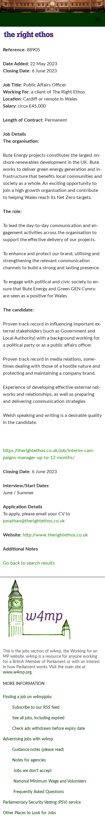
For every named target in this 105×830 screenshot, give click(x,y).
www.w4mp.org (17, 672)
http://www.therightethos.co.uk (55, 535)
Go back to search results (29, 563)
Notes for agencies (24, 760)
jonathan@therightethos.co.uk (34, 521)
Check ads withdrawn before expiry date (44, 729)
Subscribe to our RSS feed (31, 707)
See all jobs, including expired (33, 718)
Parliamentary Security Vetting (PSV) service (42, 802)
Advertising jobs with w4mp (28, 739)
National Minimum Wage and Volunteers (44, 781)
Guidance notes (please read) (33, 750)
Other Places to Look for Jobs (29, 813)
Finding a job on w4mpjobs (27, 697)
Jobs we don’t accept (27, 771)
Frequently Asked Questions (33, 792)
